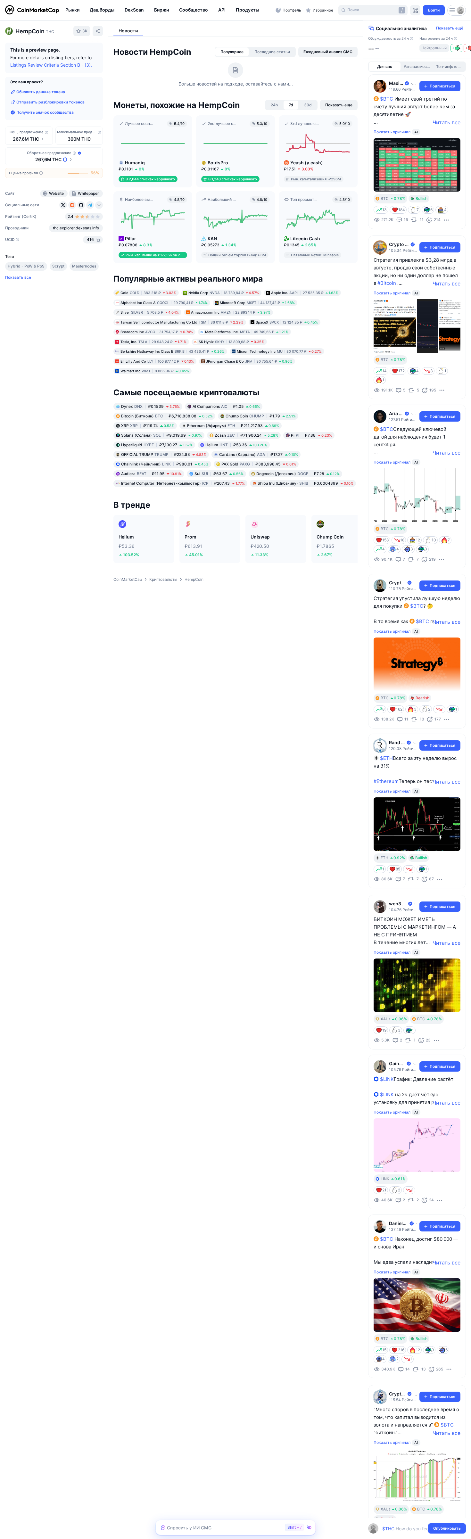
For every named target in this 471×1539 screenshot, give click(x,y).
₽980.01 (165, 463)
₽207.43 (183, 483)
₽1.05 (226, 406)
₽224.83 (163, 454)
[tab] (232, 51)
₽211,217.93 (233, 425)
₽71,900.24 (246, 434)
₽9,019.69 (161, 434)
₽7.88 (311, 434)
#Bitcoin (386, 283)
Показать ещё (449, 28)
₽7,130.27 (157, 444)
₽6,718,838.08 (167, 415)
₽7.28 (298, 473)
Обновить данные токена (40, 91)
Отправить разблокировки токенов (50, 102)
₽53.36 (236, 444)
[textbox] (412, 1528)
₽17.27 (258, 454)
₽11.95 (151, 473)
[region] (168, 10)
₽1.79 (261, 415)
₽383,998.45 (258, 463)
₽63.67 (219, 473)
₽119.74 (147, 425)
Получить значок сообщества (45, 112)
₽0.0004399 (305, 483)
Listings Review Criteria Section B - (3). (51, 65)
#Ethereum (386, 781)
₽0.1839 (150, 406)
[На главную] (32, 10)
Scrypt (58, 266)
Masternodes (84, 266)
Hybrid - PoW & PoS (26, 266)
